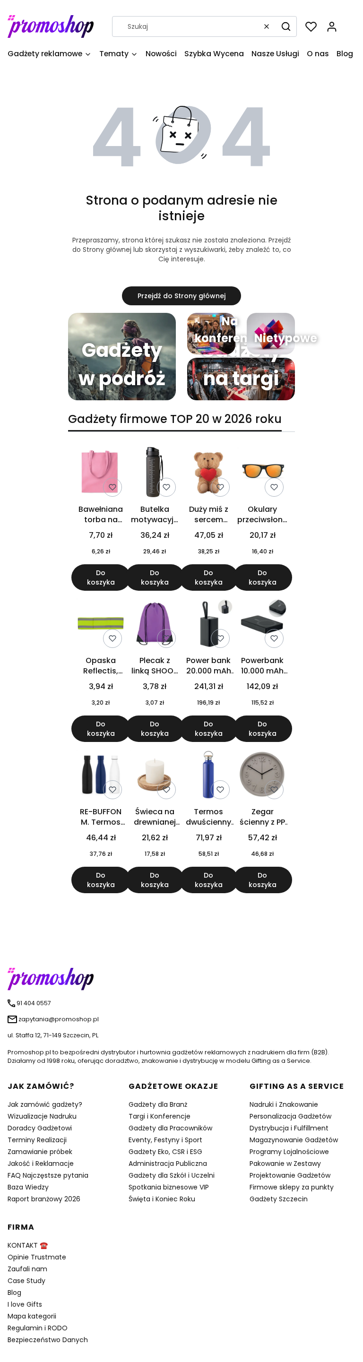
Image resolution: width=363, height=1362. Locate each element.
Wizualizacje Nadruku (42, 1116)
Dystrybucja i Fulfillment (289, 1128)
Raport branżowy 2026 (44, 1199)
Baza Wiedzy (28, 1187)
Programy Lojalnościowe (289, 1151)
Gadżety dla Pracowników (170, 1128)
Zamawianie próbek (40, 1151)
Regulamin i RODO (38, 1328)
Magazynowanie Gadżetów (294, 1140)
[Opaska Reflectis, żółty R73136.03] (101, 625)
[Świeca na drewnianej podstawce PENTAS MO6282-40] (155, 776)
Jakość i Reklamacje (41, 1163)
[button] (285, 26)
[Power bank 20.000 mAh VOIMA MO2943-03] (208, 625)
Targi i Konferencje (159, 1116)
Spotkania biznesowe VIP (169, 1187)
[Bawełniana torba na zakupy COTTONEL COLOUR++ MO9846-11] (101, 473)
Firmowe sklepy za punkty (292, 1187)
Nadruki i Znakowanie (284, 1104)
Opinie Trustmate (37, 1257)
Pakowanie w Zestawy (285, 1163)
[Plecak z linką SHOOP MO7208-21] (155, 625)
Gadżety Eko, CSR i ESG (165, 1151)
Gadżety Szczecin (279, 1199)
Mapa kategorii (32, 1316)
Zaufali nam (27, 1269)
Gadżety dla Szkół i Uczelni (172, 1175)
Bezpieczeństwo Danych (48, 1340)
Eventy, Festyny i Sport (165, 1140)
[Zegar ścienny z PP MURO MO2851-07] (262, 776)
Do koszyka (101, 577)
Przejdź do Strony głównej (181, 296)
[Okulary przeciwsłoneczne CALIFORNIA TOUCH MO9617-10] (262, 473)
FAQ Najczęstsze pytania (48, 1175)
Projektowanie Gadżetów (290, 1175)
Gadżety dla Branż (158, 1104)
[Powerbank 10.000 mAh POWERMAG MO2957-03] (262, 625)
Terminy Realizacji (37, 1140)
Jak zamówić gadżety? (45, 1104)
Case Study (26, 1280)
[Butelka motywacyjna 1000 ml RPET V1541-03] (155, 473)
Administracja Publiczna (168, 1163)
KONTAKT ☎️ (28, 1245)
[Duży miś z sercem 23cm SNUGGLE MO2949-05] (208, 473)
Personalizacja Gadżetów (290, 1116)
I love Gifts (25, 1304)
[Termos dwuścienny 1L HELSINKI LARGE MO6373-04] (208, 776)
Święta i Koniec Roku (162, 1199)
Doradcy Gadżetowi (40, 1128)
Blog (14, 1292)
